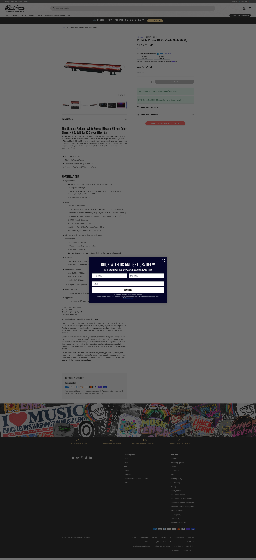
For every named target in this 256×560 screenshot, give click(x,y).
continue (128, 290)
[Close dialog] (164, 259)
